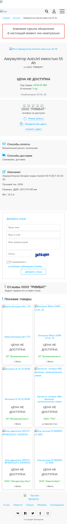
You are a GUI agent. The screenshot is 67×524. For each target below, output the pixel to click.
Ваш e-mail (14, 234)
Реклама (42, 505)
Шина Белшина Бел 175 (17, 337)
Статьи (30, 505)
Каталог (16, 18)
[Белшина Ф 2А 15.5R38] (17, 380)
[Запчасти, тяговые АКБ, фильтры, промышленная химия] (50, 380)
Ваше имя (13, 227)
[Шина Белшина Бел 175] (17, 318)
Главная (6, 18)
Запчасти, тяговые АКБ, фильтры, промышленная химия (49, 399)
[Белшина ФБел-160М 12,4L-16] (50, 318)
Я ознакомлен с (18, 262)
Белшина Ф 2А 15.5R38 (17, 399)
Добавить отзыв (33, 271)
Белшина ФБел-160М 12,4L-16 (49, 336)
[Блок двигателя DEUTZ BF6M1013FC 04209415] (17, 442)
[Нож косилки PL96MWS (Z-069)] (50, 442)
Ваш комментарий (18, 242)
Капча (11, 253)
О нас (6, 505)
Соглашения (57, 505)
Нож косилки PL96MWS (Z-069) (49, 461)
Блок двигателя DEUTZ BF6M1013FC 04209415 (17, 461)
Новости (17, 505)
